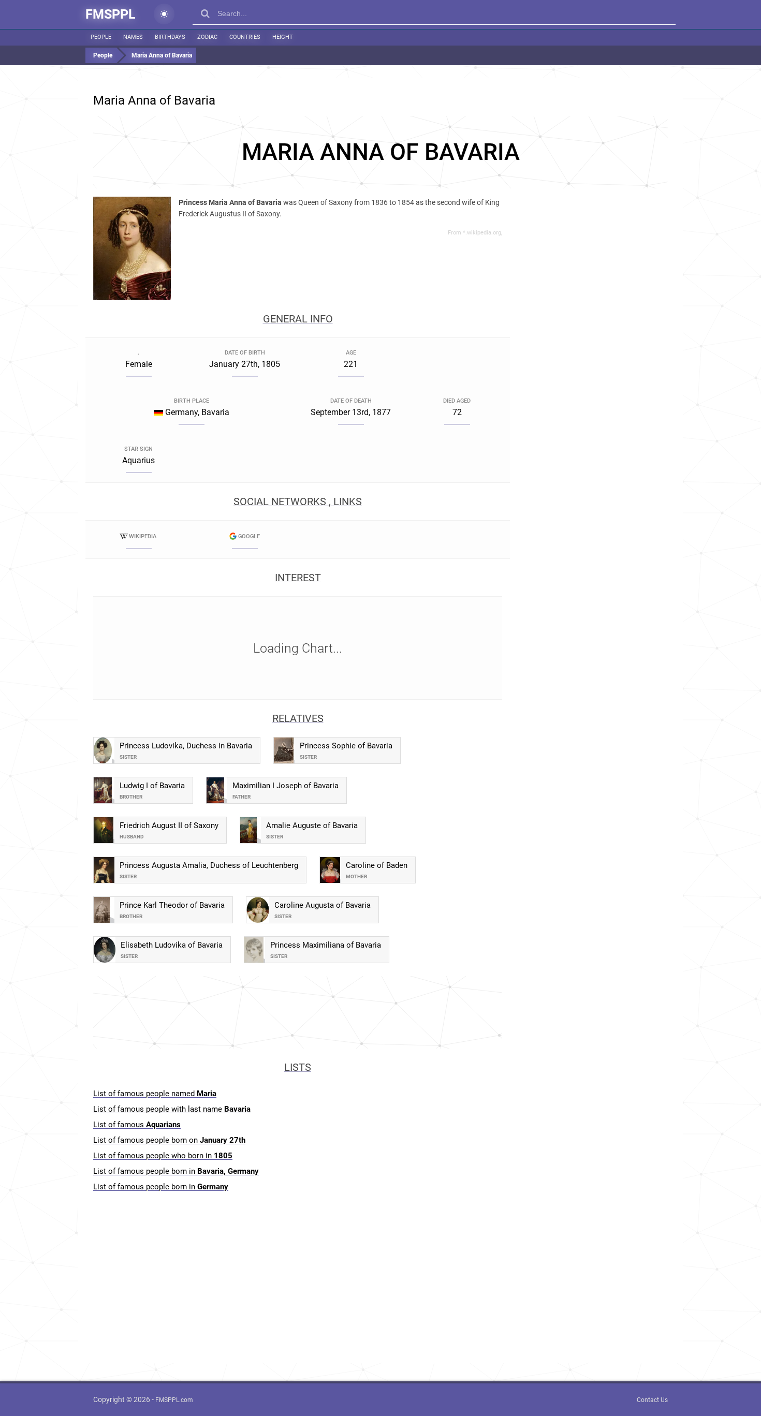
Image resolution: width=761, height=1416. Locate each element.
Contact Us (652, 1400)
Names (133, 37)
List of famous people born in (176, 1171)
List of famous (137, 1124)
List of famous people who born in (162, 1155)
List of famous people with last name (172, 1109)
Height (282, 37)
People (101, 37)
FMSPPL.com (174, 1400)
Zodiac (207, 37)
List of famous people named (154, 1093)
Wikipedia (142, 536)
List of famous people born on (169, 1140)
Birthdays (170, 37)
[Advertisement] (380, 152)
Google (249, 536)
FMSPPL (110, 14)
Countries (244, 37)
